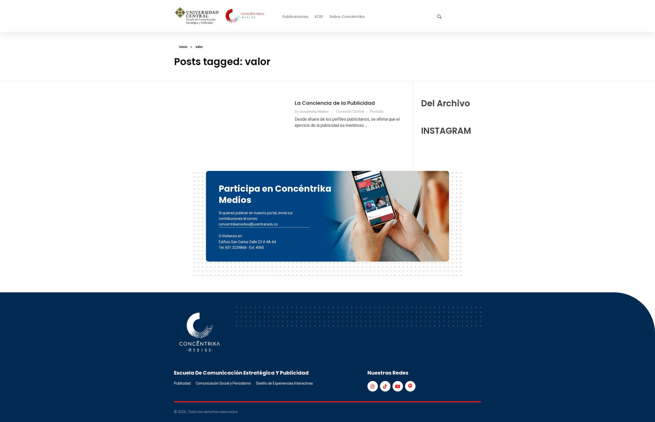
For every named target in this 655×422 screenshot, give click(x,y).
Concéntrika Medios (314, 112)
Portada (376, 111)
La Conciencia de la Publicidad (335, 103)
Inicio (183, 47)
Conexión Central (350, 111)
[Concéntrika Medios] (220, 16)
